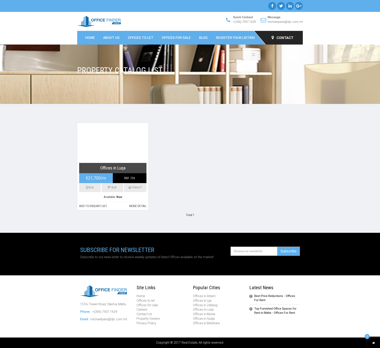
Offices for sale (176, 38)
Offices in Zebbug (205, 305)
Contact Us (144, 314)
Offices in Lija (202, 300)
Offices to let (140, 38)
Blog (203, 38)
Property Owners (148, 318)
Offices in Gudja (204, 318)
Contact (284, 38)
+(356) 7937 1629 (244, 22)
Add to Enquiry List (93, 206)
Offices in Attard (204, 296)
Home (90, 38)
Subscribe (288, 251)
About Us (111, 38)
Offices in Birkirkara (206, 323)
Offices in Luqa (203, 309)
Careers (142, 309)
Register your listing (235, 38)
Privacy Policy (146, 323)
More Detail (137, 206)
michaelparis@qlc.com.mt (285, 22)
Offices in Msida (204, 314)
